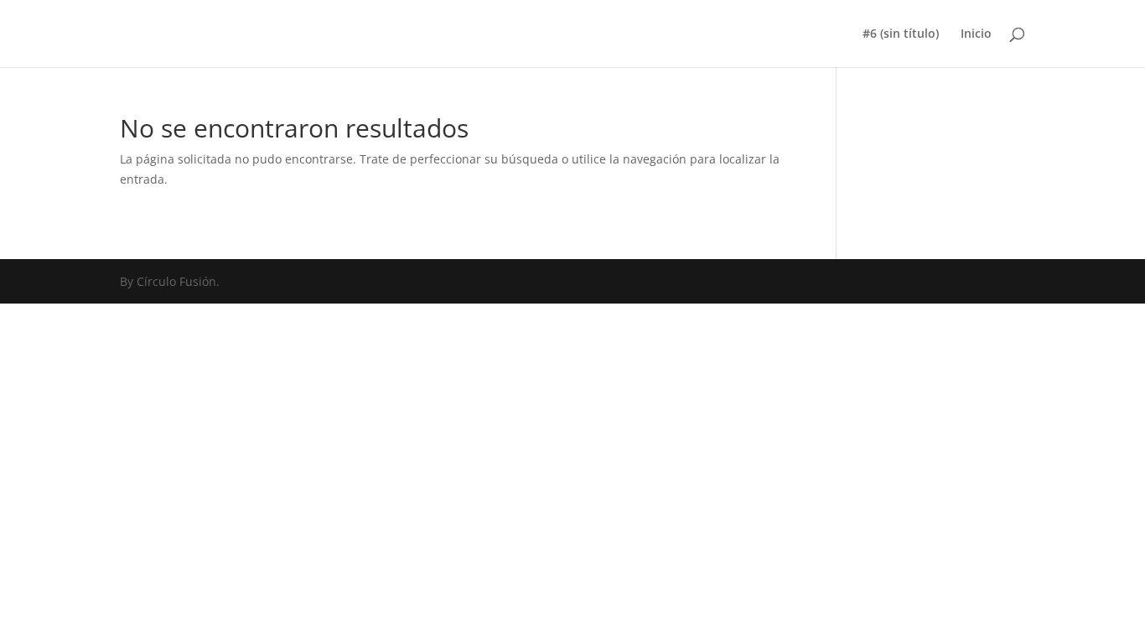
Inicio (976, 34)
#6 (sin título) (901, 34)
